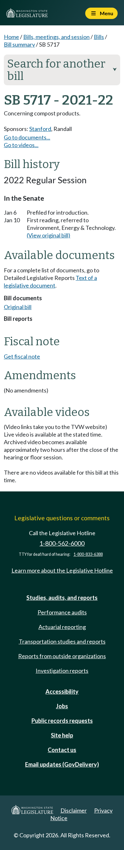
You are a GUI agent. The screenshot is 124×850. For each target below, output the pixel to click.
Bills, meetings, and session (56, 36)
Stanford (40, 128)
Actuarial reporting (62, 626)
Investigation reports (62, 670)
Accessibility (62, 691)
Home (11, 36)
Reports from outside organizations (62, 655)
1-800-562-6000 (62, 543)
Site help (62, 735)
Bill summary (19, 44)
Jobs (62, 706)
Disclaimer (73, 810)
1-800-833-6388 (88, 554)
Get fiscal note (22, 356)
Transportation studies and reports (62, 641)
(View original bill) (48, 235)
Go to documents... (27, 137)
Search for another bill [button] (62, 70)
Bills (99, 36)
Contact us (62, 749)
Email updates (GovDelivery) (62, 764)
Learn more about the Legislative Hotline (62, 570)
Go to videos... (21, 144)
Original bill (17, 306)
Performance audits (62, 612)
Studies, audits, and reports (62, 597)
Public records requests (62, 720)
